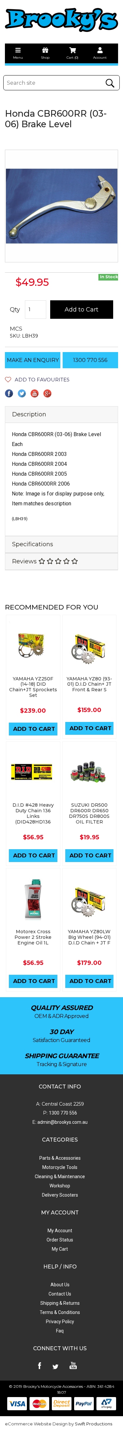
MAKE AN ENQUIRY (33, 360)
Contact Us (60, 1294)
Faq (60, 1330)
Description (29, 414)
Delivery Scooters (60, 1195)
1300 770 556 (90, 360)
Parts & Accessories (60, 1158)
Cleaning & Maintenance (60, 1176)
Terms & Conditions (60, 1312)
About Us (60, 1284)
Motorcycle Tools (59, 1167)
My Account (60, 1230)
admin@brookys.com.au (62, 1122)
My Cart (60, 1249)
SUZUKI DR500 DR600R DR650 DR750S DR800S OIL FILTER (89, 813)
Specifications (32, 544)
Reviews (25, 561)
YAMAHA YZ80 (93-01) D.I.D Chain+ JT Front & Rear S (89, 684)
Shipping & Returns (60, 1303)
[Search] (110, 83)
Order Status (60, 1239)
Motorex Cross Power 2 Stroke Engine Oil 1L (32, 937)
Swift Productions (93, 1423)
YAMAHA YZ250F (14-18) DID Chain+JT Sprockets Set (33, 687)
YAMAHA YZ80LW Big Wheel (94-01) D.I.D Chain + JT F (89, 937)
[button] (37, 379)
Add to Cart (81, 309)
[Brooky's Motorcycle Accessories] (61, 20)
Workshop (60, 1185)
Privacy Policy (60, 1321)
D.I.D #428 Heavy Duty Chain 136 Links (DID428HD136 (33, 813)
